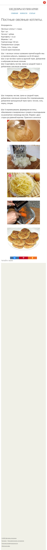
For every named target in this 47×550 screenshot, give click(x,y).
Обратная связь (6, 546)
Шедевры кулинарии (23, 9)
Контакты (4, 541)
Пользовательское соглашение (16, 541)
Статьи (32, 13)
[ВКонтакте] (14, 258)
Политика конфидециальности (10, 543)
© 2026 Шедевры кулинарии (9, 538)
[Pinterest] (23, 258)
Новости (23, 13)
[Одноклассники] (32, 258)
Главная (14, 13)
